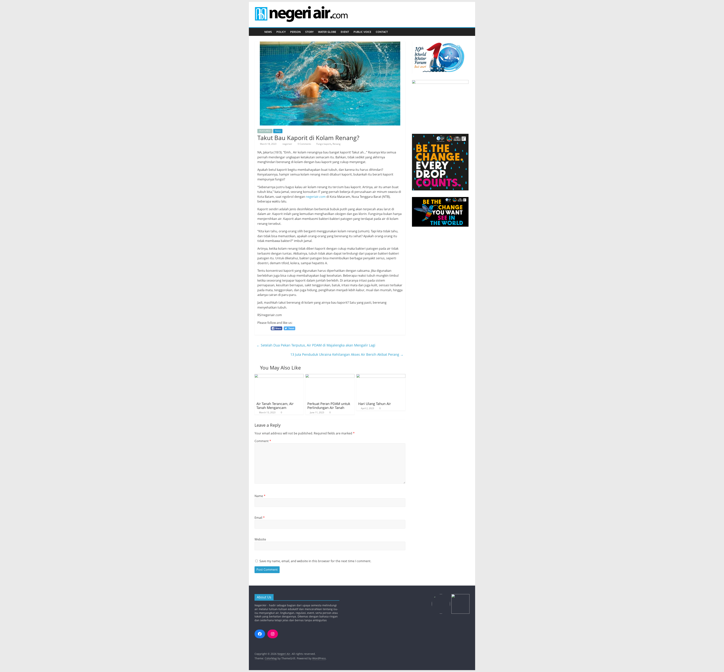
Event (345, 32)
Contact (382, 32)
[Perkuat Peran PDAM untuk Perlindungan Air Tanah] (329, 376)
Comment (263, 441)
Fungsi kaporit (323, 143)
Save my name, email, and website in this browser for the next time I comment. (315, 561)
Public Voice (362, 32)
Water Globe (327, 32)
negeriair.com (316, 197)
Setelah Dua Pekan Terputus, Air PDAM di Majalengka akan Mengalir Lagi (315, 345)
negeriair (287, 143)
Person (295, 32)
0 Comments (304, 143)
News (268, 32)
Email (260, 518)
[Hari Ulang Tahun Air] (380, 376)
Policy (281, 32)
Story (309, 32)
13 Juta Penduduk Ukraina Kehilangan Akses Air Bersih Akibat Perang (346, 354)
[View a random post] (465, 32)
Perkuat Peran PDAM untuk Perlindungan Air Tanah (328, 405)
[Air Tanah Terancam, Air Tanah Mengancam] (279, 376)
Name (260, 496)
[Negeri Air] (258, 32)
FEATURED (265, 130)
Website (260, 539)
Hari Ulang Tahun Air (374, 403)
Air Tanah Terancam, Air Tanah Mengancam (275, 405)
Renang (337, 143)
